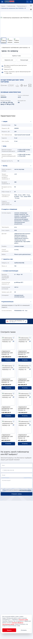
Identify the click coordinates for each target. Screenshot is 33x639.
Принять (9, 630)
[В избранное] (13, 337)
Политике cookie (23, 619)
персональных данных (25, 490)
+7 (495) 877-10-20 (30, 1)
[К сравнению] (13, 341)
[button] (16, 121)
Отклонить (24, 630)
